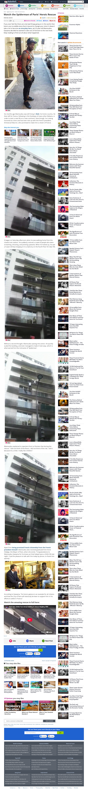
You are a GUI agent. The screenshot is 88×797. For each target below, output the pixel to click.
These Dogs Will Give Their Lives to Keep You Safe (15, 764)
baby (12, 724)
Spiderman (37, 724)
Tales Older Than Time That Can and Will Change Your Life (43, 777)
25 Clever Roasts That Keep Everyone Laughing (40, 762)
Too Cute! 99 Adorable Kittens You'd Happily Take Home (16, 774)
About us (25, 788)
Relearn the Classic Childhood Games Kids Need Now (42, 748)
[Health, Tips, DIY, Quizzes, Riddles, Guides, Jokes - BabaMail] (10, 1)
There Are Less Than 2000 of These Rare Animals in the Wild (70, 752)
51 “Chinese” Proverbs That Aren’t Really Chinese (41, 764)
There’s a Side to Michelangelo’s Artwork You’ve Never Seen (70, 766)
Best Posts (55, 788)
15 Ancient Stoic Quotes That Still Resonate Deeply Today (43, 774)
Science (40, 8)
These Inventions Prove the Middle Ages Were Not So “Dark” (70, 781)
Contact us (55, 1)
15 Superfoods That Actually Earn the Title (13, 754)
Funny (6, 8)
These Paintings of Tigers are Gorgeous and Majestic (68, 764)
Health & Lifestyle (17, 743)
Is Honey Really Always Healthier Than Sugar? (14, 762)
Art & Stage (24, 8)
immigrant (11, 725)
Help (47, 1)
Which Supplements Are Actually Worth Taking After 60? (16, 750)
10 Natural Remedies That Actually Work (13, 769)
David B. (11, 17)
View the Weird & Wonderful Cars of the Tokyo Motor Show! (70, 783)
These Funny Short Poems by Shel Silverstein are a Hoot (69, 762)
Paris (34, 724)
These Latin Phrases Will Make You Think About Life (15, 779)
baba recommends (27, 724)
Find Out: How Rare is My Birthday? (12, 777)
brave (18, 724)
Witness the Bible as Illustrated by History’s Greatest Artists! (70, 769)
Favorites (81, 8)
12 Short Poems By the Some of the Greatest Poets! (68, 760)
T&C (32, 656)
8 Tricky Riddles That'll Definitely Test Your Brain (41, 750)
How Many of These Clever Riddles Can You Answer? (42, 754)
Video (21, 2)
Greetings (47, 8)
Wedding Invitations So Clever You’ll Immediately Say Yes (16, 781)
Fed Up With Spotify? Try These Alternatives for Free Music (69, 774)
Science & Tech (70, 772)
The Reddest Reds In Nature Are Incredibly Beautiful (68, 750)
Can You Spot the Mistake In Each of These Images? (41, 745)
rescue (21, 724)
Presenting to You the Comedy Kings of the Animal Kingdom (43, 760)
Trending (69, 788)
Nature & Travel (15, 8)
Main (5, 11)
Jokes (22, 5)
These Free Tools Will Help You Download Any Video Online (70, 777)
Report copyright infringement (49, 660)
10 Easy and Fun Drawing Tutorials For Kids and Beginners (17, 752)
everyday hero (44, 724)
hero (15, 724)
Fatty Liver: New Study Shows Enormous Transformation (16, 748)
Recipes (56, 5)
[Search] (82, 2)
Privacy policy (39, 788)
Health (68, 5)
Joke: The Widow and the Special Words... (39, 769)
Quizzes (10, 5)
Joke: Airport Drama (35, 766)
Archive (62, 788)
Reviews (76, 788)
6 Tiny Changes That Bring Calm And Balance (40, 783)
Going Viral (32, 8)
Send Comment (49, 721)
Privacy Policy (37, 656)
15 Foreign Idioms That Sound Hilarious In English (15, 783)
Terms (31, 788)
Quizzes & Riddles (44, 743)
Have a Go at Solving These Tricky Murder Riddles (41, 752)
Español (44, 17)
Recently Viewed (74, 8)
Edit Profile (65, 8)
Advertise (64, 1)
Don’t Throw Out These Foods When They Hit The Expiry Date (17, 766)
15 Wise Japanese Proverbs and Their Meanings (41, 779)
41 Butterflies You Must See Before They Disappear (68, 754)
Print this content (10, 660)
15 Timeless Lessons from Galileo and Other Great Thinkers (43, 781)
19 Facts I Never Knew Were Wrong (12, 760)
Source (5, 636)
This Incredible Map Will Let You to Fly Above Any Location (69, 779)
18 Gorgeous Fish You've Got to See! (65, 745)
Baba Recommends (20, 11)
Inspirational (55, 8)
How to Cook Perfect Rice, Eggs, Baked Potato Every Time (16, 745)
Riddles (33, 5)
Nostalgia (80, 5)
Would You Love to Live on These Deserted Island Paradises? (70, 748)
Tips (45, 5)
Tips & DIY (17, 758)
